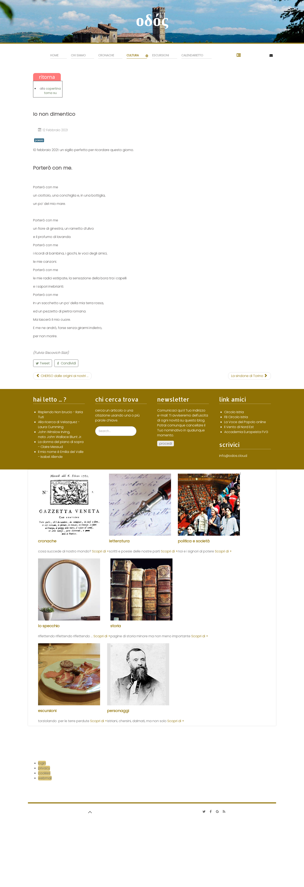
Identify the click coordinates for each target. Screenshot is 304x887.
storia (115, 625)
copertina (53, 88)
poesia (39, 140)
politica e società (194, 541)
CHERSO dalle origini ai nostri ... (64, 375)
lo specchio (49, 625)
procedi (165, 443)
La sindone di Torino (247, 375)
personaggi (118, 710)
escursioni (47, 710)
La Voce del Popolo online (245, 422)
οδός (152, 20)
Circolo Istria (234, 412)
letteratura (119, 541)
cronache (47, 541)
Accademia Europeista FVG (246, 432)
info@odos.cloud (233, 455)
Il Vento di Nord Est (239, 427)
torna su (50, 93)
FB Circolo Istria (236, 417)
